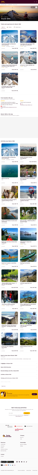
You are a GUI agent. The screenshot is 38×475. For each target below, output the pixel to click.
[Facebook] (19, 462)
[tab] (3, 27)
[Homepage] (3, 2)
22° (32, 7)
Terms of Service (18, 416)
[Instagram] (24, 462)
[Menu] (36, 2)
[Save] (36, 7)
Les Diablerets (10, 4)
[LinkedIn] (17, 462)
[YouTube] (22, 462)
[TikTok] (26, 462)
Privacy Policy (26, 415)
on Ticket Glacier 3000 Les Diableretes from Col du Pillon (9, 107)
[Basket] (34, 2)
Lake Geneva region (4, 4)
